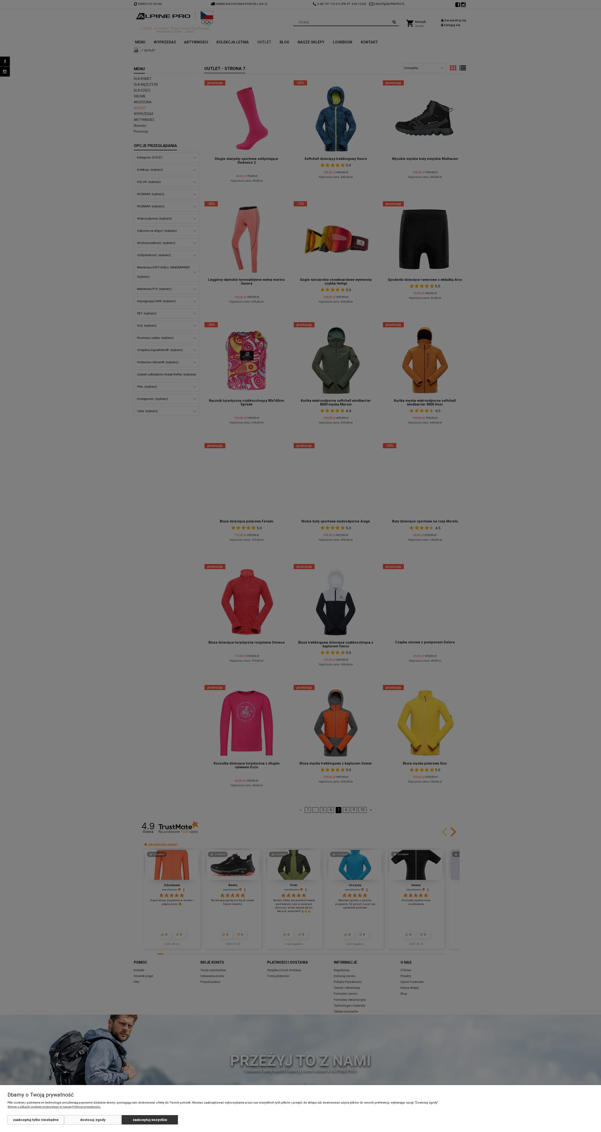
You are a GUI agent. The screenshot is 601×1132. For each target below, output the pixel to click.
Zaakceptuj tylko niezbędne (36, 1120)
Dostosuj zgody (93, 1120)
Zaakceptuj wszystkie (150, 1120)
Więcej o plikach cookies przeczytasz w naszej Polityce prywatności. (54, 1107)
